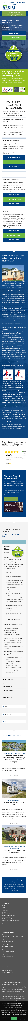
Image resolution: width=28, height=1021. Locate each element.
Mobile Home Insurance (7, 939)
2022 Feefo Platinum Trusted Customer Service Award (13, 394)
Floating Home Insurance (7, 948)
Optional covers (8, 679)
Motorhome (11, 800)
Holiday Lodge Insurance (7, 941)
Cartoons (4, 923)
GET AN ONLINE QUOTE (14, 162)
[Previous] (4, 790)
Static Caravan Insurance (7, 946)
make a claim (5, 358)
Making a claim (5, 954)
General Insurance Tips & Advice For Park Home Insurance (12, 937)
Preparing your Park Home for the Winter (11, 920)
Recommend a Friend (6, 913)
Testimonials (5, 910)
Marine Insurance (6, 974)
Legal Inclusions (8, 686)
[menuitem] (24, 8)
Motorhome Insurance (7, 944)
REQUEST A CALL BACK (14, 199)
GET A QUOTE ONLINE (14, 37)
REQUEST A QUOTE (14, 33)
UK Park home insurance (7, 956)
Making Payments (6, 917)
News (12, 753)
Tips (24, 753)
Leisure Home (6, 753)
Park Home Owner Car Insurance (9, 943)
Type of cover (7, 542)
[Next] (24, 790)
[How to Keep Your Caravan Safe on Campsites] (14, 834)
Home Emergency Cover (11, 694)
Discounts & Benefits (10, 683)
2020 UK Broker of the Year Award (11, 402)
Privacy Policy (9, 984)
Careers (4, 912)
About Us (4, 905)
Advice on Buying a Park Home (8, 915)
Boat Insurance (5, 949)
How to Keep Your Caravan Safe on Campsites (14, 851)
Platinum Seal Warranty (7, 970)
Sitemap (15, 984)
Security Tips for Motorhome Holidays (14, 803)
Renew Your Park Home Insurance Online (11, 922)
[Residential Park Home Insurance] (11, 8)
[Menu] (24, 8)
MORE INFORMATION (14, 157)
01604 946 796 (18, 3)
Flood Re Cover (8, 697)
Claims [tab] (6, 721)
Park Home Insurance (6, 934)
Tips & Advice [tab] (8, 714)
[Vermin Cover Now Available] (13, 53)
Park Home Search (6, 969)
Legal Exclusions (8, 690)
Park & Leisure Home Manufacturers (10, 918)
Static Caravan (18, 753)
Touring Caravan (14, 848)
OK (14, 1018)
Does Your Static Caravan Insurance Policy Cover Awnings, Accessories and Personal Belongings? (14, 759)
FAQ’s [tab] (6, 706)
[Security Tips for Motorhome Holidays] (14, 788)
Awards (3, 907)
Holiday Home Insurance (7, 953)
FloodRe (4, 958)
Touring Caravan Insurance (8, 951)
